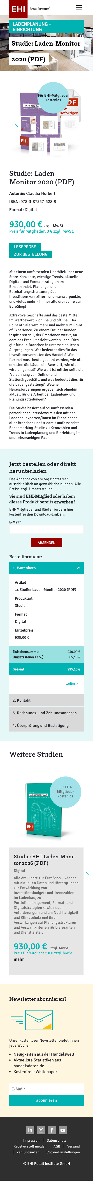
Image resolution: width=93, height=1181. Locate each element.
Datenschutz (56, 1140)
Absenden (47, 542)
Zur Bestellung (31, 254)
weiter (71, 683)
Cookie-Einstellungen (63, 1152)
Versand (73, 1146)
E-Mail (15, 522)
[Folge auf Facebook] (52, 1130)
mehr (19, 959)
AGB (56, 1146)
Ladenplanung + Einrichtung (32, 26)
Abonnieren (46, 1100)
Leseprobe (25, 246)
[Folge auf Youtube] (63, 1130)
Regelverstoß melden (30, 1146)
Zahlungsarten (28, 1152)
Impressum (31, 1140)
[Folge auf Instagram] (41, 1130)
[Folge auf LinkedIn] (30, 1130)
